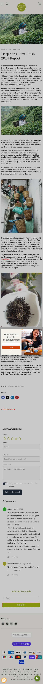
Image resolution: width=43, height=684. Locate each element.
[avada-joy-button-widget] (37, 678)
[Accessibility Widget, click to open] (4, 680)
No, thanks (11, 351)
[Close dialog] (40, 331)
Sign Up (11, 347)
